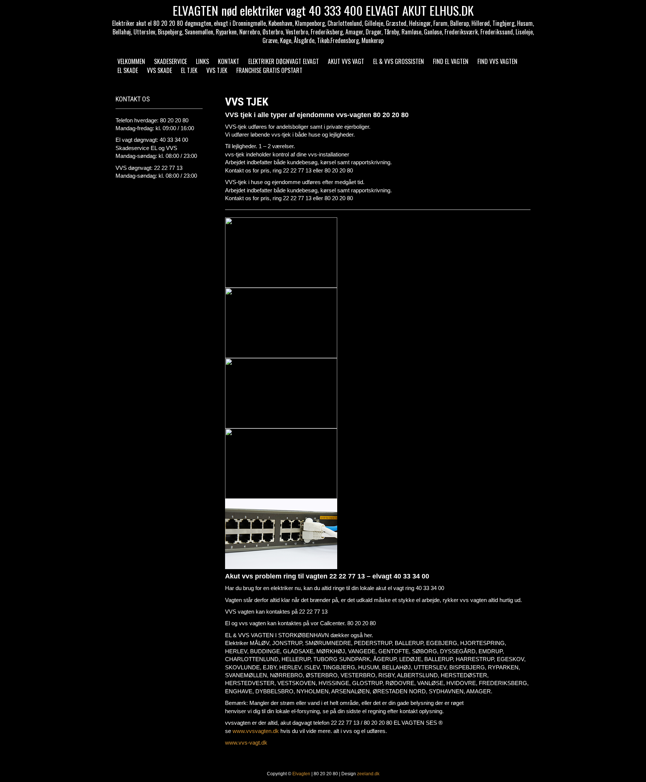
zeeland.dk (368, 773)
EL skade (127, 70)
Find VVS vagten (497, 61)
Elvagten (301, 773)
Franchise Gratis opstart (269, 70)
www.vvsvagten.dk (256, 731)
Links (202, 61)
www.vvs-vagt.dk (246, 742)
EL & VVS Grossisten (398, 61)
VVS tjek (216, 70)
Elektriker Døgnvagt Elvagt (283, 61)
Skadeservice (170, 61)
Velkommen (131, 61)
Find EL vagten (450, 61)
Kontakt (228, 61)
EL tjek (189, 70)
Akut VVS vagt (346, 61)
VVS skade (159, 70)
